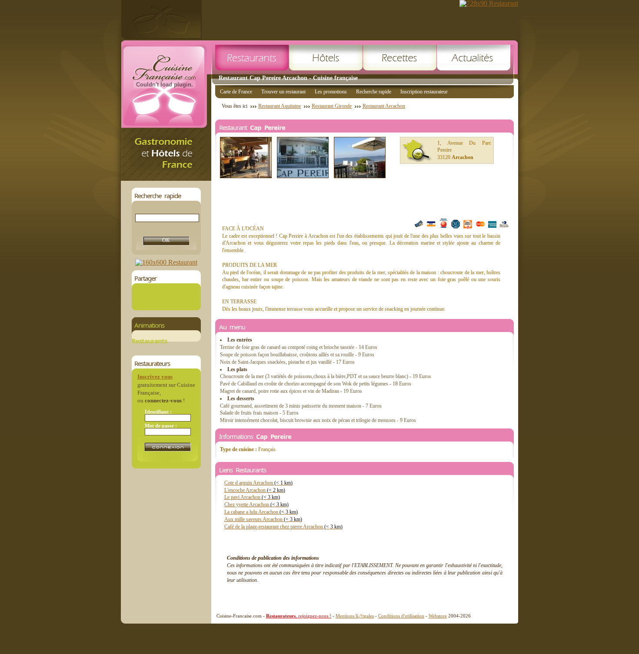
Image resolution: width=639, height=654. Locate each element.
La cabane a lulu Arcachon (261, 512)
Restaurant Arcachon (384, 106)
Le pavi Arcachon (252, 497)
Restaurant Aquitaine (279, 106)
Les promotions (331, 92)
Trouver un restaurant (283, 92)
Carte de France (236, 92)
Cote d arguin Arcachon (258, 483)
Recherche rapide (373, 92)
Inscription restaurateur (424, 92)
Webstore (438, 615)
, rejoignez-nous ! (298, 615)
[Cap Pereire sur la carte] (417, 150)
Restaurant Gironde (332, 106)
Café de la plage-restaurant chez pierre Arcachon (283, 527)
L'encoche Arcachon (254, 490)
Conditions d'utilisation (401, 615)
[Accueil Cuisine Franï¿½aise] (166, 178)
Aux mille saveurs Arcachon (263, 519)
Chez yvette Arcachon (256, 504)
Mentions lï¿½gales (355, 615)
